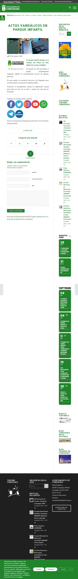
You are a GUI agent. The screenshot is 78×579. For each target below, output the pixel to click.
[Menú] (73, 7)
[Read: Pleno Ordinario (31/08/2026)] (61, 169)
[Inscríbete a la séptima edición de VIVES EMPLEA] (1, 289)
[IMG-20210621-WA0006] (28, 46)
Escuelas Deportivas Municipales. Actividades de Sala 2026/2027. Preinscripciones (68, 212)
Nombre (34, 172)
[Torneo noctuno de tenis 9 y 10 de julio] (76, 289)
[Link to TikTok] (44, 143)
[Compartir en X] (20, 143)
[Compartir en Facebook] (11, 143)
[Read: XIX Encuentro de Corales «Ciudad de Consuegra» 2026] (61, 122)
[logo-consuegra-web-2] (12, 7)
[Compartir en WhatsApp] (28, 143)
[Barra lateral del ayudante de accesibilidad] (2, 17)
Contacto (18, 2)
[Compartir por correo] (36, 143)
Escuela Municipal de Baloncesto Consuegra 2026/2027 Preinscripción (68, 189)
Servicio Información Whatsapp (63, 1)
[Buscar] (69, 7)
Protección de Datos (47, 1)
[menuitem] (31, 1)
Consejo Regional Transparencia (31, 1)
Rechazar (51, 569)
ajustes (20, 577)
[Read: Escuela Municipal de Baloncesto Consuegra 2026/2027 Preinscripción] (61, 183)
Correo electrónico (37, 179)
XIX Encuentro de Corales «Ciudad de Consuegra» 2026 (40, 501)
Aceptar (38, 569)
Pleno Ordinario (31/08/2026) (67, 170)
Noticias (10, 15)
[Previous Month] (70, 236)
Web (33, 185)
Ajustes (63, 569)
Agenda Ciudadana (9, 2)
